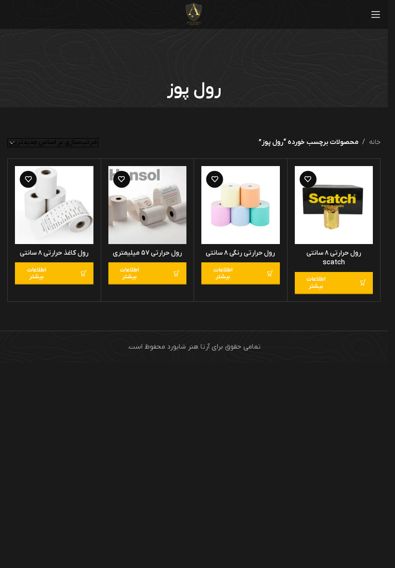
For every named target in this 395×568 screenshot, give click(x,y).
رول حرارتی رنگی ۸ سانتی (240, 253)
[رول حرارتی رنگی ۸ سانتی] (240, 205)
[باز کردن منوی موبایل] (375, 14)
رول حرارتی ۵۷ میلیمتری (147, 253)
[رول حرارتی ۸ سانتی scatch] (334, 205)
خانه (375, 142)
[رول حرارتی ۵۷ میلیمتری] (147, 205)
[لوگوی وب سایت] (193, 14)
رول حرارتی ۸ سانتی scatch (333, 257)
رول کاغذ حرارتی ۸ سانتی (54, 253)
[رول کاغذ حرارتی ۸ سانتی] (54, 205)
